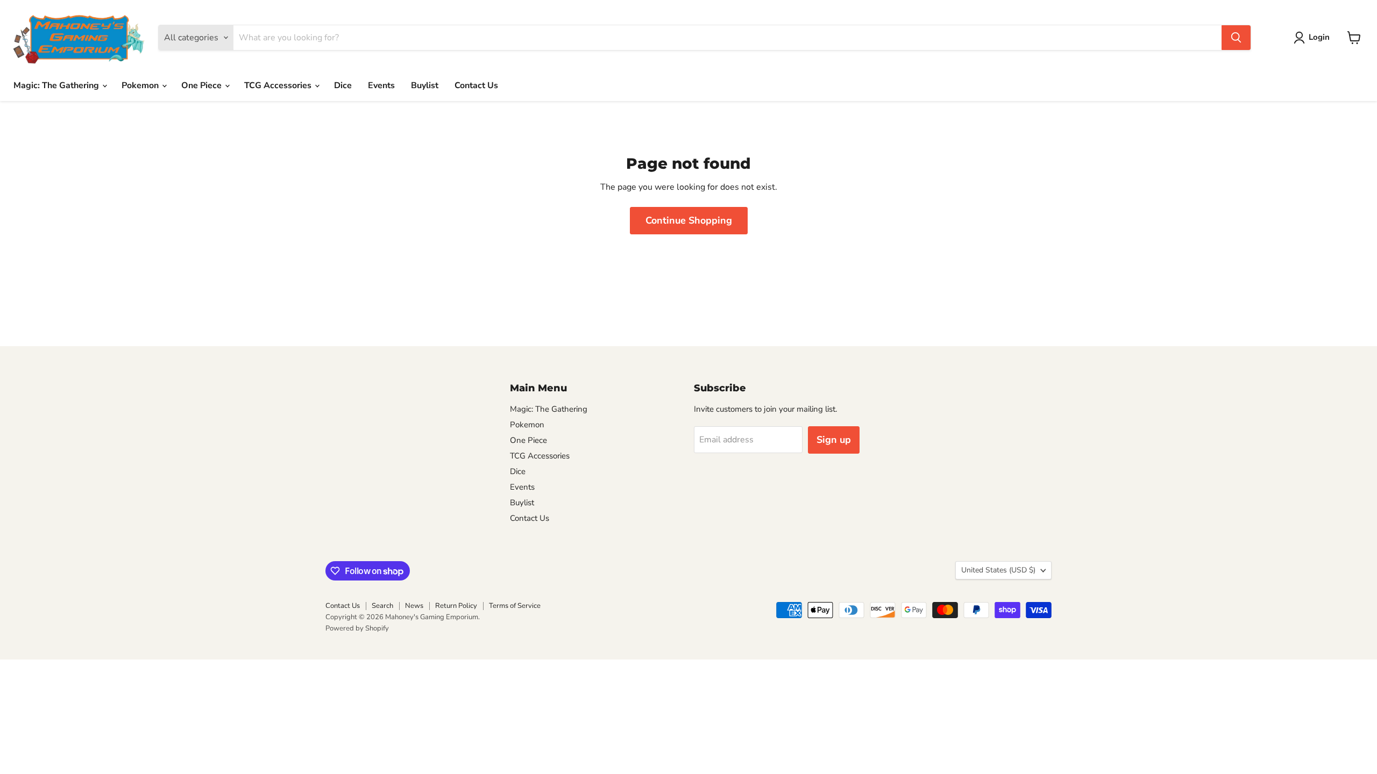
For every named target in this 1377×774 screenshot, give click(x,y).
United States (998, 570)
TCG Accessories (279, 85)
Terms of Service (515, 606)
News (414, 606)
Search (382, 606)
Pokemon (141, 85)
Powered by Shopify (357, 628)
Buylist (424, 85)
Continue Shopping (688, 220)
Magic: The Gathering (57, 85)
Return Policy (456, 606)
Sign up (834, 439)
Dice (343, 85)
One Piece (202, 85)
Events (381, 85)
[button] (1314, 37)
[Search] (1236, 37)
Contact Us (476, 85)
